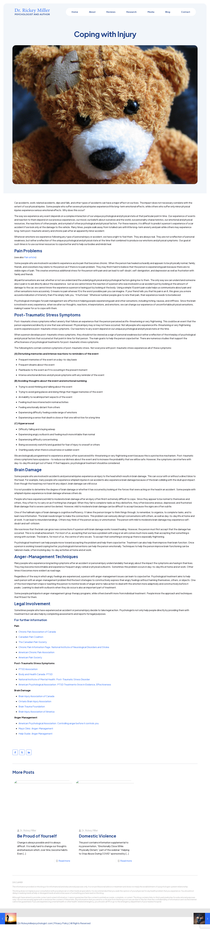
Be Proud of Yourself (37, 835)
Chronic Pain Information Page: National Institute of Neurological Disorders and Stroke (64, 647)
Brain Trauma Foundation (32, 706)
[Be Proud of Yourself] (8, 918)
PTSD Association (28, 669)
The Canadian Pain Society (33, 641)
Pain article (30, 257)
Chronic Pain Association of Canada (37, 631)
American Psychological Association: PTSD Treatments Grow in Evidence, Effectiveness (65, 684)
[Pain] (202, 918)
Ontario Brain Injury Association (35, 701)
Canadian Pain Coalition (31, 636)
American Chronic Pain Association (36, 652)
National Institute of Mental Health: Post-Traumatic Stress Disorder (54, 679)
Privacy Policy (61, 923)
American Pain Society (30, 657)
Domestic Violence (97, 835)
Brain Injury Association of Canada (36, 696)
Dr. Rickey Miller (28, 830)
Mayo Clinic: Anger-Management (36, 728)
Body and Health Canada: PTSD (36, 674)
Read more (64, 860)
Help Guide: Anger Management (35, 733)
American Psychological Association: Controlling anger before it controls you (59, 723)
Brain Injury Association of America (36, 711)
